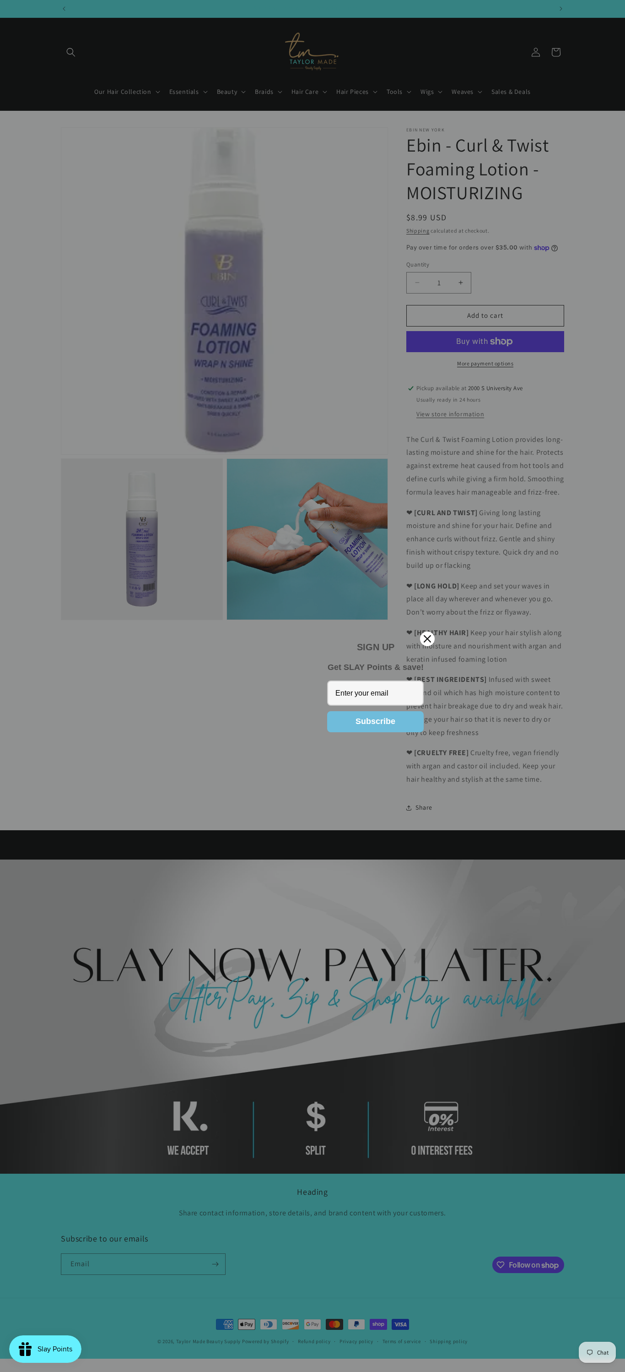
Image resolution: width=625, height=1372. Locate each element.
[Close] (427, 639)
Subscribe (375, 721)
